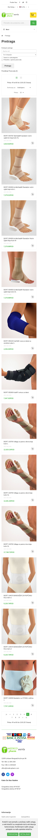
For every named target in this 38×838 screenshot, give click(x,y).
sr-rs (23, 7)
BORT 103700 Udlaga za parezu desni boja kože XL (18, 494)
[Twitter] (23, 2)
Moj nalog (11, 7)
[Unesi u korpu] (32, 143)
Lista (21, 77)
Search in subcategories (11, 57)
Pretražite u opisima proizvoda (12, 60)
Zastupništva (25, 817)
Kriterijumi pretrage (7, 48)
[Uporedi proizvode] (34, 129)
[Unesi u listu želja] (34, 125)
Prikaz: (16, 92)
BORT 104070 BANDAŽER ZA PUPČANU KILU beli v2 (18, 648)
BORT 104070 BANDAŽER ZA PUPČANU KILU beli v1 (18, 596)
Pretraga (7, 35)
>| (26, 717)
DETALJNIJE (25, 834)
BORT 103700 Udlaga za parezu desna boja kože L (18, 443)
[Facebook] (19, 2)
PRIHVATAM (12, 834)
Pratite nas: (13, 2)
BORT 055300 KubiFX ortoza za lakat (16, 392)
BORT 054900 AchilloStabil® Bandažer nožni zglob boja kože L (18, 188)
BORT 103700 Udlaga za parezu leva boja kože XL (18, 545)
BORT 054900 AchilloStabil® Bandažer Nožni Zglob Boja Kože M (19, 239)
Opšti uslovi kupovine (9, 817)
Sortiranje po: (11, 87)
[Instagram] (26, 2)
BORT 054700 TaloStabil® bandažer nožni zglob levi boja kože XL (18, 137)
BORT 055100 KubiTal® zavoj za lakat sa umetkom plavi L (17, 342)
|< (6, 714)
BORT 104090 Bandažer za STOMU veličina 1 (18, 699)
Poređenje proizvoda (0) (10, 71)
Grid (16, 77)
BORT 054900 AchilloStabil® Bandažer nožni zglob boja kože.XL (18, 291)
